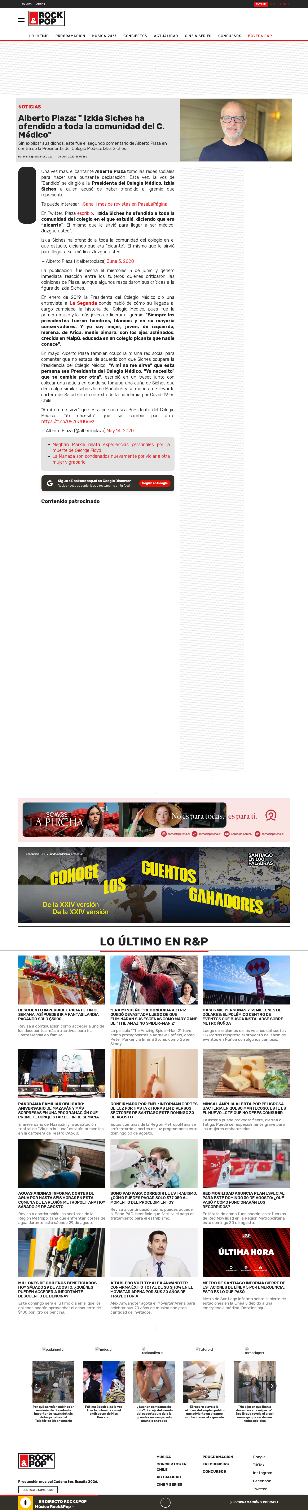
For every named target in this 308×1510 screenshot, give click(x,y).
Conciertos (135, 36)
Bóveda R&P (260, 36)
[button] (49, 1495)
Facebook (261, 1481)
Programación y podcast (256, 1502)
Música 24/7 (104, 36)
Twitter (259, 1489)
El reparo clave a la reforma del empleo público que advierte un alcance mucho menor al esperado (204, 1412)
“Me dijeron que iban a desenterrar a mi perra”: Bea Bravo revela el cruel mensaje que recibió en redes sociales (254, 1414)
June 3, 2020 (120, 261)
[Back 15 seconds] (155, 1503)
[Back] (145, 1503)
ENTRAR (261, 4)
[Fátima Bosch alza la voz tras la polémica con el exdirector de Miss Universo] (104, 1382)
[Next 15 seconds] (176, 1503)
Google (259, 1457)
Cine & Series (198, 36)
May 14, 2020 (120, 430)
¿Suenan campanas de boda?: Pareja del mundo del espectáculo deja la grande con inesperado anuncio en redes (154, 1414)
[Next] (186, 1503)
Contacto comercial (38, 1490)
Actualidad (166, 36)
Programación (70, 36)
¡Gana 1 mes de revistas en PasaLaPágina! (125, 204)
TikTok (258, 1464)
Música (164, 1457)
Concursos (229, 36)
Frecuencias (216, 1464)
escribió (85, 213)
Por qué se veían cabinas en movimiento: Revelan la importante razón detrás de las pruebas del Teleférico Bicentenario (53, 1414)
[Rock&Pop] (46, 18)
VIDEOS (40, 4)
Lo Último (39, 36)
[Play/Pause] (165, 1503)
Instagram (262, 1472)
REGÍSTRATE (280, 4)
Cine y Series (169, 1484)
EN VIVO (27, 4)
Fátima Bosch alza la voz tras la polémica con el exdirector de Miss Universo (104, 1412)
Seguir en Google (155, 483)
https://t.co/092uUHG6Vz (67, 421)
